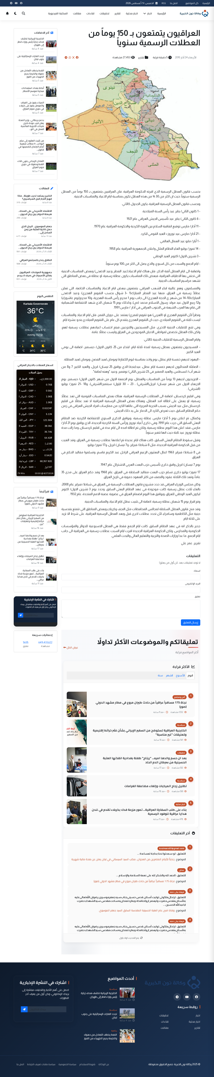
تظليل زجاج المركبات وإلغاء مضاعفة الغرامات (155, 786)
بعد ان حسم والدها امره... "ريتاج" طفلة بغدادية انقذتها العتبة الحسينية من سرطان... (31, 540)
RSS (164, 3)
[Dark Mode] (15, 13)
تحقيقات (104, 13)
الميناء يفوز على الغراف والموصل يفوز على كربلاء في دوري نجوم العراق (31, 105)
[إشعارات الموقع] (7, 13)
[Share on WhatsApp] (70, 57)
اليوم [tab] (190, 675)
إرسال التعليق (190, 622)
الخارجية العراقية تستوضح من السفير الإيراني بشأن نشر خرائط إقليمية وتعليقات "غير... (30, 520)
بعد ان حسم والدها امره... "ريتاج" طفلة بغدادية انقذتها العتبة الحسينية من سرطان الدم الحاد (145, 760)
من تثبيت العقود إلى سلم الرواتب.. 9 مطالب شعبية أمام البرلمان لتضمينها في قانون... (31, 145)
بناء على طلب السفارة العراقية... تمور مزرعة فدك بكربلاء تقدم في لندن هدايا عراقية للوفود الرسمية (139, 812)
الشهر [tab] (169, 675)
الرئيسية (206, 3)
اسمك (197, 570)
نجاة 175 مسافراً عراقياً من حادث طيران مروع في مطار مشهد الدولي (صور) (141, 704)
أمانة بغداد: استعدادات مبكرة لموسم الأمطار (32, 90)
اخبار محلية (132, 13)
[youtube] (187, 997)
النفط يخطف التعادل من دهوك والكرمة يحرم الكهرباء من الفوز (32, 73)
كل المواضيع (192, 3)
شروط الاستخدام (87, 1064)
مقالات (77, 13)
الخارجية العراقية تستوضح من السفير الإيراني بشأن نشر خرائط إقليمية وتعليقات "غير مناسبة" (140, 732)
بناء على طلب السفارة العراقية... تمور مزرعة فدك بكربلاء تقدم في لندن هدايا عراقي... (30, 575)
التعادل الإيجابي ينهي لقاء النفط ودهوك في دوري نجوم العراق (30, 164)
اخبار (149, 13)
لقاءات (90, 13)
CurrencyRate (47, 478)
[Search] (23, 13)
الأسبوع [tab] (180, 675)
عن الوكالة (103, 1064)
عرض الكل (72, 647)
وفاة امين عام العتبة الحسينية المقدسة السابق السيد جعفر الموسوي (137, 910)
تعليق (197, 596)
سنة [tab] (160, 675)
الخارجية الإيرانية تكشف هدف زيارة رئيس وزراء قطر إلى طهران (31, 41)
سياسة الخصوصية (67, 1064)
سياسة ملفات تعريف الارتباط (41, 1064)
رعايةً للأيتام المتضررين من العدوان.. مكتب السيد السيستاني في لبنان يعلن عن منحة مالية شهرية (123, 859)
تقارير (118, 13)
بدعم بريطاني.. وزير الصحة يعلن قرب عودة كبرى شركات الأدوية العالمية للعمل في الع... (31, 125)
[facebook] (196, 997)
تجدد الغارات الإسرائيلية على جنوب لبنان (30, 58)
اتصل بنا (174, 3)
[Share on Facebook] (77, 57)
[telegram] (177, 997)
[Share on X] (73, 57)
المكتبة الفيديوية (58, 13)
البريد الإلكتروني (192, 583)
